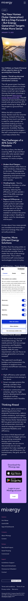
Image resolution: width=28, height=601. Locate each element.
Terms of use (20, 586)
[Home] (7, 2)
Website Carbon (16, 580)
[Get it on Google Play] (14, 480)
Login (14, 496)
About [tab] (23, 273)
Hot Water (5, 520)
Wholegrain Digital (6, 596)
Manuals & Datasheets (9, 566)
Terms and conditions (8, 586)
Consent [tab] (5, 273)
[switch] (24, 305)
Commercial (5, 554)
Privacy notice (6, 589)
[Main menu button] (24, 3)
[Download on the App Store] (14, 473)
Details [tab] (14, 273)
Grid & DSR (5, 523)
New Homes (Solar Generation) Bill (12, 96)
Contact (4, 572)
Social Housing (6, 551)
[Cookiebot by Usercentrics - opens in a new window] (19, 269)
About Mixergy (6, 535)
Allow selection (14, 326)
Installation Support (8, 562)
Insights (4, 10)
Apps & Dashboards (8, 527)
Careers (4, 539)
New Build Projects (7, 547)
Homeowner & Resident (9, 569)
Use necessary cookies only (14, 331)
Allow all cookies (14, 321)
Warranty (15, 589)
